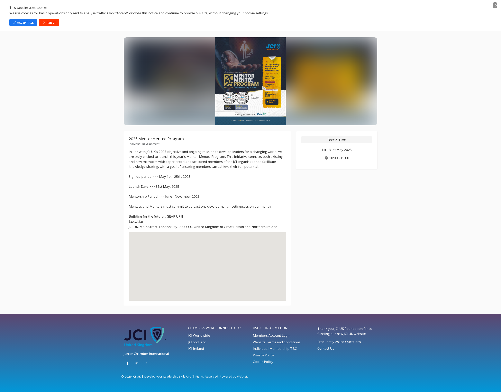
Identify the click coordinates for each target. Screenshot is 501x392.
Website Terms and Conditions (276, 342)
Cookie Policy (263, 361)
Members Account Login (271, 335)
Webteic (242, 376)
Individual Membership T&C (275, 348)
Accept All (25, 22)
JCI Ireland (196, 348)
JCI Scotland (197, 342)
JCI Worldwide (199, 335)
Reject (51, 22)
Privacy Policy (263, 355)
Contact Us (325, 348)
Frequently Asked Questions (339, 341)
